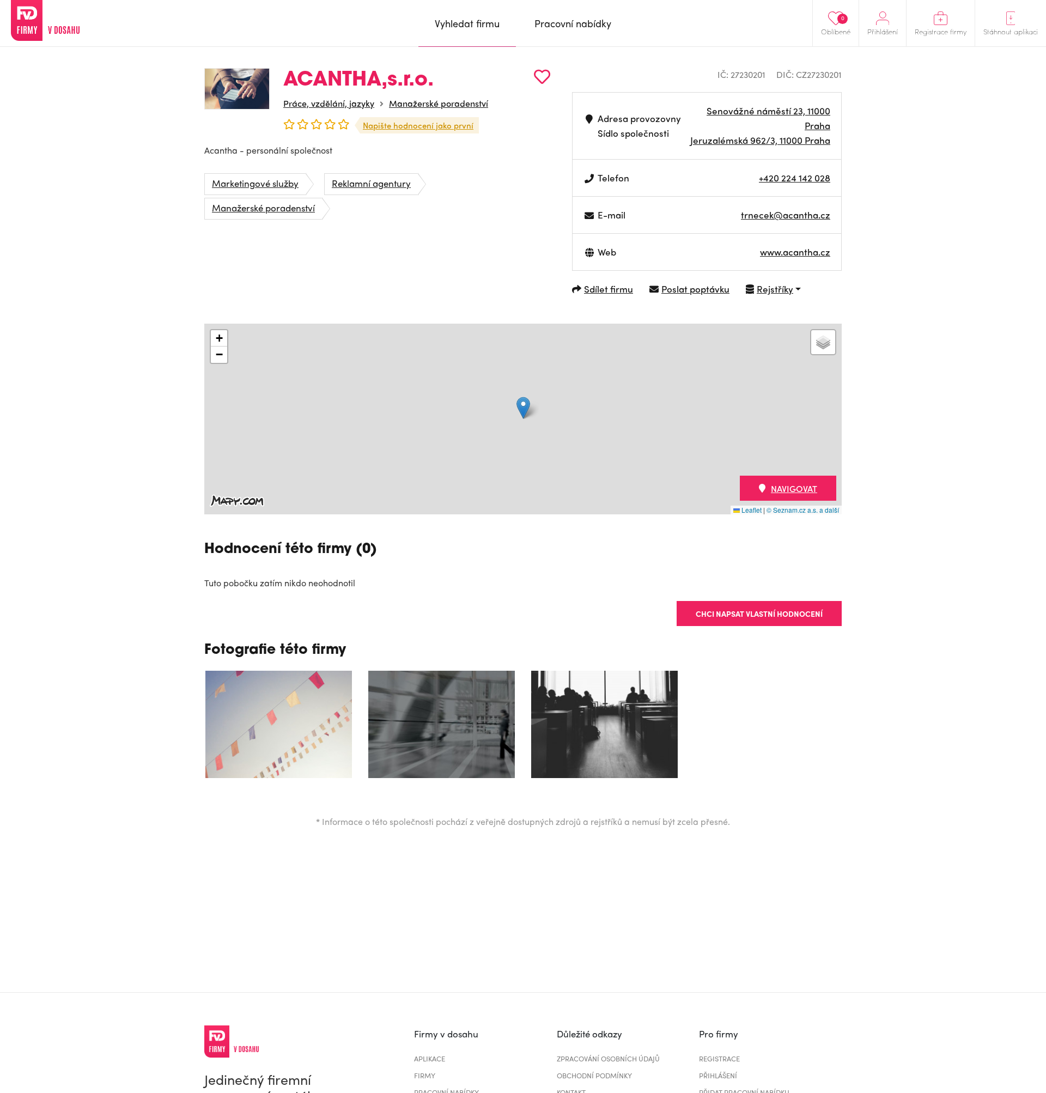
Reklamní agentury (371, 183)
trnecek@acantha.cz (785, 214)
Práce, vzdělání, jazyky (328, 103)
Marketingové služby (255, 183)
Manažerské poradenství (438, 103)
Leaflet (751, 509)
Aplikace (429, 1058)
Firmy (424, 1075)
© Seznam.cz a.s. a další (803, 509)
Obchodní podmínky (594, 1075)
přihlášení (718, 1075)
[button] (523, 408)
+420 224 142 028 (794, 177)
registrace (719, 1058)
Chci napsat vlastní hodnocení (759, 613)
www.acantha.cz (795, 251)
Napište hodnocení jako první (418, 125)
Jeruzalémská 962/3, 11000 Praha (760, 140)
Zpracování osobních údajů (608, 1058)
